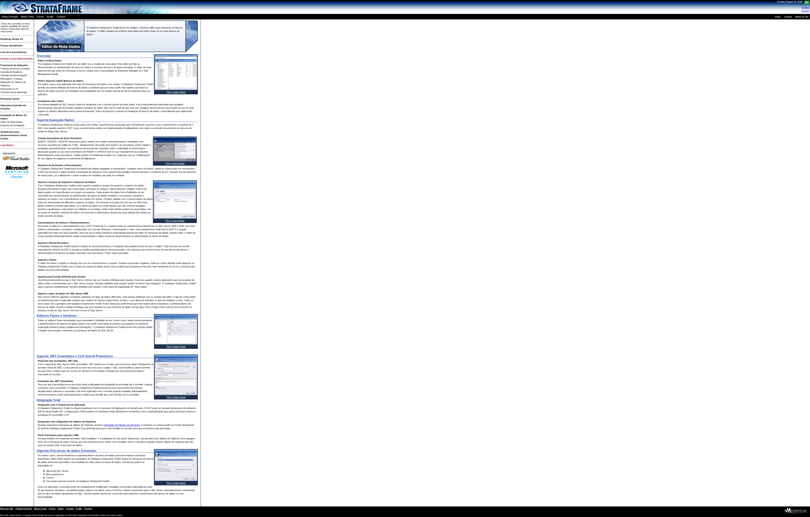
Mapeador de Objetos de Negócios (122, 425)
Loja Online (6, 145)
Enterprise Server (9, 98)
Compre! (61, 16)
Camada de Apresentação (13, 75)
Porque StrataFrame (11, 45)
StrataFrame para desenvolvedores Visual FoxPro (13, 135)
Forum (40, 16)
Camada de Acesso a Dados (15, 68)
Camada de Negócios (11, 72)
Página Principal (9, 16)
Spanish (805, 11)
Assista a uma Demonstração (16, 58)
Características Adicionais (13, 92)
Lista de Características (13, 52)
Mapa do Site (802, 16)
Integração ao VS (9, 89)
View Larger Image (176, 92)
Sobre (778, 16)
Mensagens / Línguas (11, 78)
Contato (788, 16)
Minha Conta (27, 16)
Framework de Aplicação (14, 65)
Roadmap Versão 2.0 (11, 39)
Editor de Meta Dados (11, 122)
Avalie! (50, 16)
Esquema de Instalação (12, 125)
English (805, 7)
